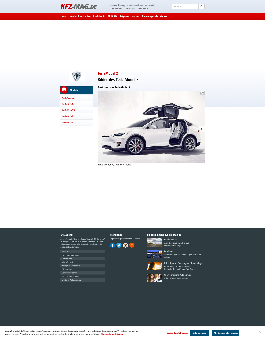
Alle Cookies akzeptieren (226, 332)
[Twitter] (119, 245)
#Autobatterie (116, 8)
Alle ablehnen (199, 332)
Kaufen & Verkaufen (80, 16)
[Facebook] (112, 245)
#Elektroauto (142, 8)
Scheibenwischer (69, 272)
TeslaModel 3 (68, 122)
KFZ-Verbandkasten (71, 276)
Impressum (115, 238)
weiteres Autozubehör (71, 280)
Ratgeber (124, 16)
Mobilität (112, 16)
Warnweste (67, 258)
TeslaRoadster (68, 98)
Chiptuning (67, 269)
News (64, 16)
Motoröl (65, 251)
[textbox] (188, 6)
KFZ (78, 6)
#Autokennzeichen (135, 5)
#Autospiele (149, 5)
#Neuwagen (129, 8)
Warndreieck (67, 262)
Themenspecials (150, 16)
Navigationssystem (70, 255)
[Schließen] (260, 332)
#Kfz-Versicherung (117, 5)
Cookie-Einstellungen (177, 332)
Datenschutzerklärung (112, 333)
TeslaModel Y (68, 116)
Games (163, 16)
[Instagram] (125, 245)
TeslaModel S (68, 104)
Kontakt (137, 238)
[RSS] (132, 245)
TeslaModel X (68, 110)
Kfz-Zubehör (99, 16)
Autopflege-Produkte (71, 265)
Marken (135, 16)
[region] (132, 332)
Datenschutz (126, 238)
